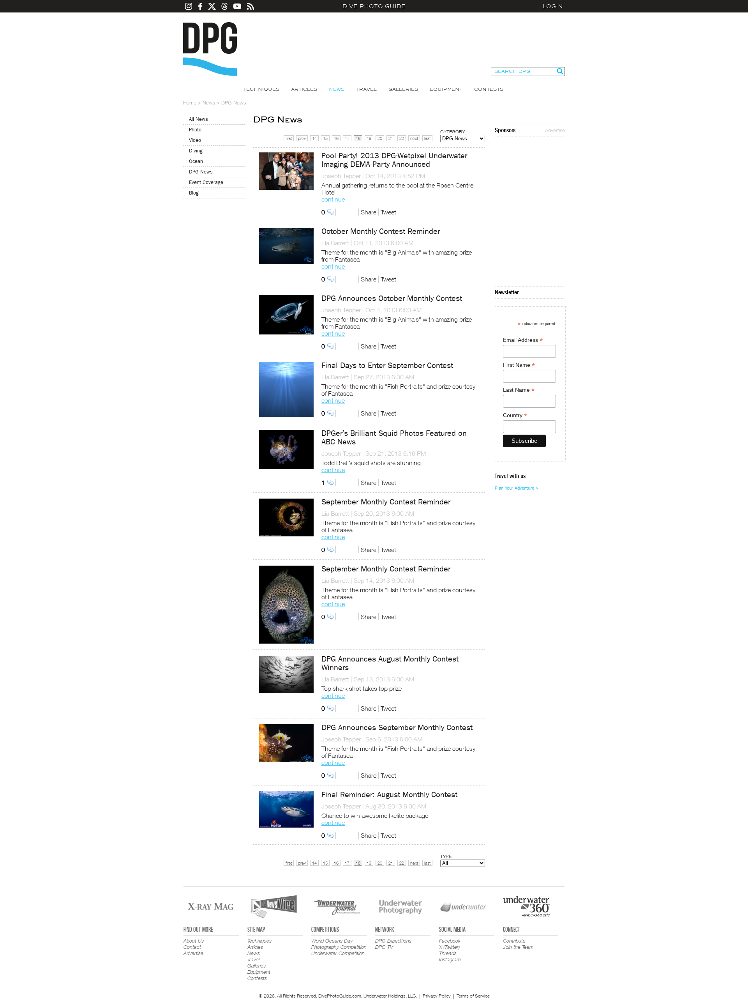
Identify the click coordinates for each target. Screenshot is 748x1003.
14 (314, 138)
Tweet (388, 212)
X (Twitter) (449, 947)
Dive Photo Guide (374, 6)
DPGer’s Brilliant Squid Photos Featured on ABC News (394, 437)
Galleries (403, 89)
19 (369, 138)
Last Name (519, 390)
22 (401, 138)
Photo (195, 130)
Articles (304, 89)
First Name (519, 365)
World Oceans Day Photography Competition (339, 944)
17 (347, 138)
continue (333, 199)
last (427, 138)
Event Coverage (206, 182)
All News (198, 119)
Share (368, 212)
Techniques (261, 89)
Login (553, 6)
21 (390, 138)
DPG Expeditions (393, 941)
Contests (488, 89)
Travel (366, 89)
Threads (448, 953)
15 (325, 138)
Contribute (514, 941)
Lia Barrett (335, 242)
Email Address (523, 340)
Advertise (555, 130)
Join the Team (518, 947)
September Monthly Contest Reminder (385, 501)
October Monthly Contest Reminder (380, 231)
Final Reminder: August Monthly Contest (389, 794)
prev (302, 138)
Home (189, 102)
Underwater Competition (338, 953)
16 (336, 138)
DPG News (201, 172)
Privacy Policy (437, 996)
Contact (192, 947)
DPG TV (384, 947)
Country (515, 415)
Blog (194, 193)
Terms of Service (473, 996)
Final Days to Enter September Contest (387, 365)
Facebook (449, 941)
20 (380, 138)
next (414, 138)
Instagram (450, 959)
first (289, 138)
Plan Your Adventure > (516, 488)
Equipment (446, 89)
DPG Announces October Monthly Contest (391, 298)
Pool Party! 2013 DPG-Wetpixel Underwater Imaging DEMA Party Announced (394, 160)
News (336, 89)
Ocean (196, 161)
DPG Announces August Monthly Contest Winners (390, 663)
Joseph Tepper (341, 175)
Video (195, 140)
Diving (196, 151)
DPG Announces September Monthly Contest (397, 727)
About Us (193, 941)
